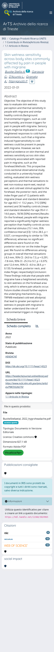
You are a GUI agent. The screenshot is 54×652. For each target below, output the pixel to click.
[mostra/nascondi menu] (51, 12)
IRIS (4, 38)
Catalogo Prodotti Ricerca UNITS (27, 38)
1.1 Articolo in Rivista (16, 46)
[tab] (37, 326)
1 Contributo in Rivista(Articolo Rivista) (26, 42)
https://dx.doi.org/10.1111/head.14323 (26, 366)
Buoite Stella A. (15, 72)
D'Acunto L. (16, 77)
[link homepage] (12, 5)
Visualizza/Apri (13, 452)
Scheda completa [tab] (19, 326)
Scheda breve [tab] (16, 319)
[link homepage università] (19, 12)
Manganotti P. (18, 81)
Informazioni (14, 501)
